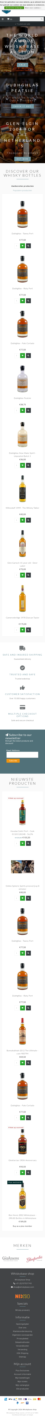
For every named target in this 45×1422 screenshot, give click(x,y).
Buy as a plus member (22, 1226)
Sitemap (22, 1357)
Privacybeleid (22, 1339)
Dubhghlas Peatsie (22, 398)
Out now (22, 159)
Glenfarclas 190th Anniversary (23, 1160)
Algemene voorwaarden (22, 1335)
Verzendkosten (22, 1346)
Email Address (13, 750)
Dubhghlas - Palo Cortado (22, 343)
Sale (22, 65)
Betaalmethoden (22, 1342)
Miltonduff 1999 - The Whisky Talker (22, 508)
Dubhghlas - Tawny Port (22, 233)
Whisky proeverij (22, 1310)
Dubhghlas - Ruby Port (22, 288)
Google (30, 1415)
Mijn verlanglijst (22, 1385)
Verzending (22, 1350)
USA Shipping (22, 1353)
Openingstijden (22, 1324)
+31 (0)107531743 (24, 1283)
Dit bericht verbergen (14, 8)
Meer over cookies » (33, 8)
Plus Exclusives (22, 1371)
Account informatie (22, 1374)
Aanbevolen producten (22, 186)
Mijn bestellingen (22, 1378)
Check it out (22, 106)
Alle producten (22, 1389)
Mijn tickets (22, 1381)
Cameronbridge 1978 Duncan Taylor (22, 617)
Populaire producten (22, 190)
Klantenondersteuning (22, 1331)
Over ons (22, 1328)
